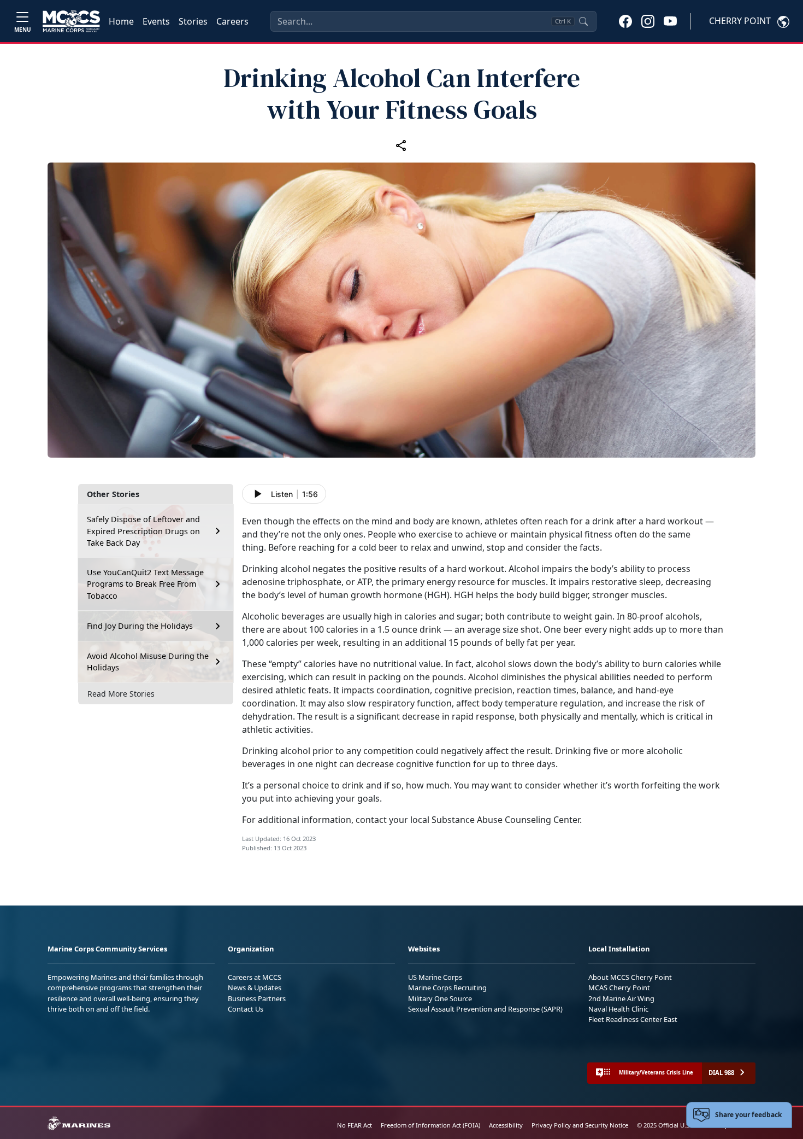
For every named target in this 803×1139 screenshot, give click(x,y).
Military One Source (440, 998)
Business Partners (257, 998)
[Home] (71, 21)
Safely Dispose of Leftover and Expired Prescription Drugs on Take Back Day (143, 531)
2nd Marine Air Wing (621, 998)
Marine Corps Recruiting (447, 987)
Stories (193, 21)
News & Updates (254, 987)
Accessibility (506, 1125)
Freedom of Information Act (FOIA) (430, 1125)
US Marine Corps (435, 977)
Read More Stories (121, 693)
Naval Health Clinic (618, 1009)
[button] (625, 21)
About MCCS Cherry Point (630, 977)
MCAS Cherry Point (619, 987)
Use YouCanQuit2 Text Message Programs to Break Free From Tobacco (145, 584)
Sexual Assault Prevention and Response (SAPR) (485, 1009)
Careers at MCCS (254, 977)
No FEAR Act (354, 1125)
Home (121, 21)
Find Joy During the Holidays (140, 626)
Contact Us (245, 1009)
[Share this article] (401, 145)
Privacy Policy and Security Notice (580, 1125)
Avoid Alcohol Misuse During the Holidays (148, 662)
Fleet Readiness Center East (632, 1019)
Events (156, 21)
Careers (232, 21)
